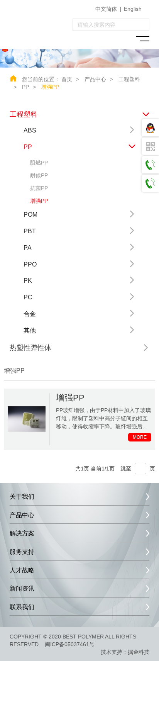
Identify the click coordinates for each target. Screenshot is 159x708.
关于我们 (22, 496)
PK (28, 280)
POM (30, 214)
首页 (66, 79)
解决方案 (22, 533)
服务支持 (22, 551)
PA (28, 247)
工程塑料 (23, 114)
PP (25, 87)
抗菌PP (39, 188)
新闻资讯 (22, 588)
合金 (30, 314)
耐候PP (39, 175)
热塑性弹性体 (30, 347)
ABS (30, 130)
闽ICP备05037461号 (70, 644)
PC (28, 297)
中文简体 (106, 9)
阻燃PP (39, 163)
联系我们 (22, 607)
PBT (30, 231)
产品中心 (95, 79)
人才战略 (22, 570)
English (133, 9)
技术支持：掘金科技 (125, 652)
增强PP (50, 87)
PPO (30, 264)
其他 (30, 330)
